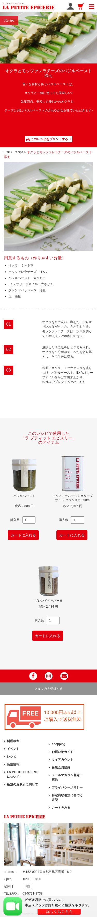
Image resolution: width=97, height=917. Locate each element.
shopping (58, 744)
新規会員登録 (61, 767)
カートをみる (61, 807)
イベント (13, 749)
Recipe (18, 152)
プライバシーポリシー (67, 787)
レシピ (11, 756)
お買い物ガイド (62, 752)
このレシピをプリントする (49, 139)
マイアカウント (62, 759)
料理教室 (13, 741)
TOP (7, 152)
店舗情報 (13, 764)
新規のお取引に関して (22, 784)
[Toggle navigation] (91, 6)
